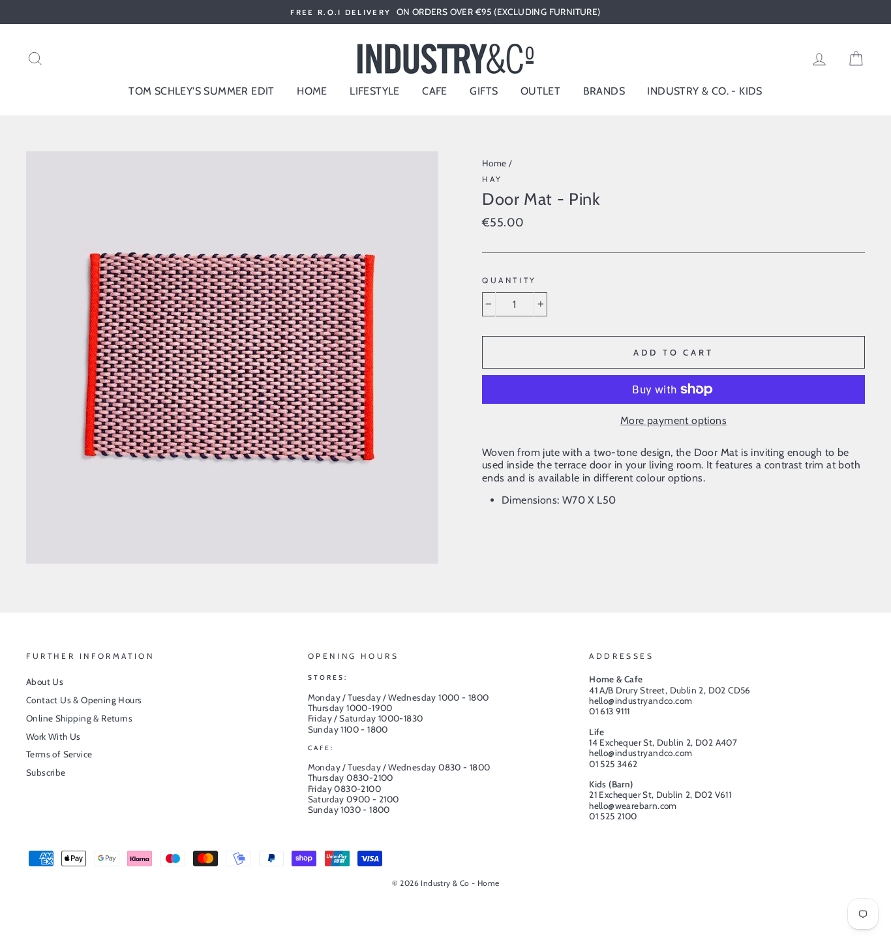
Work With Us (53, 736)
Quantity (509, 280)
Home (494, 163)
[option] (445, 12)
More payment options (673, 420)
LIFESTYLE (375, 91)
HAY (492, 179)
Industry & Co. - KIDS (704, 91)
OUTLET (540, 91)
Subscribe (46, 772)
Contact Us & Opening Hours (84, 700)
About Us (44, 681)
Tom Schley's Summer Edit (201, 91)
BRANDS (604, 91)
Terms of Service (59, 754)
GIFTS (484, 91)
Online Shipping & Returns (79, 718)
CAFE (434, 91)
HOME (312, 91)
